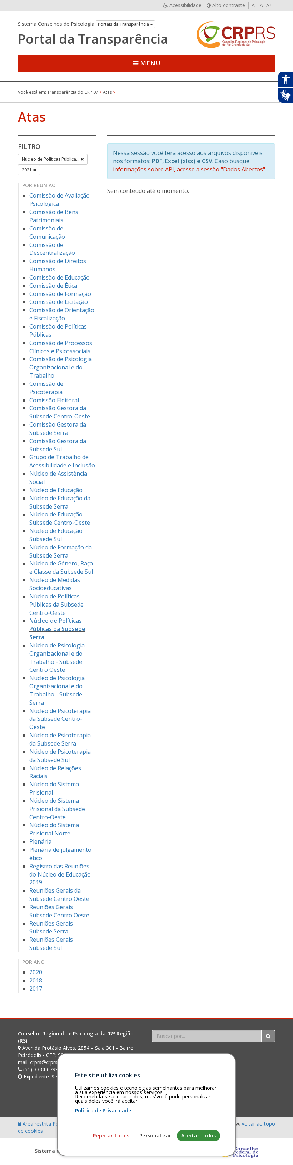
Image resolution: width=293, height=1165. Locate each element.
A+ (269, 5)
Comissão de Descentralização (52, 249)
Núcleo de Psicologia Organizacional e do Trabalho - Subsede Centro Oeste (57, 657)
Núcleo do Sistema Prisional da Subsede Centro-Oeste (57, 809)
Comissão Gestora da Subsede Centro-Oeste (59, 412)
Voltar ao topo (258, 1123)
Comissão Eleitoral (54, 400)
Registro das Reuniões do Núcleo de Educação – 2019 (62, 874)
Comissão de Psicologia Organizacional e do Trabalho (60, 367)
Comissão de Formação (60, 294)
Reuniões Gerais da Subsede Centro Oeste (59, 895)
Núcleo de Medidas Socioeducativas (54, 584)
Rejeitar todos (111, 1135)
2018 (35, 980)
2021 (27, 170)
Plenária (40, 841)
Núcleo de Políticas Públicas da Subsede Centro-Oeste (56, 604)
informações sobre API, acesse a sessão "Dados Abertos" (189, 169)
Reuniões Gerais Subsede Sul (51, 944)
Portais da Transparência (124, 24)
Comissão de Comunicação (47, 232)
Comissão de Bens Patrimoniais (53, 216)
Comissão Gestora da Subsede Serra (57, 429)
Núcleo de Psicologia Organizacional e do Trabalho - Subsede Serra (57, 690)
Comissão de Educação (59, 277)
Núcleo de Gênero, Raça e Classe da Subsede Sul (61, 567)
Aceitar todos (198, 1135)
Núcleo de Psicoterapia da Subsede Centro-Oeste (60, 719)
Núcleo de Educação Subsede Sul (56, 535)
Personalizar (155, 1135)
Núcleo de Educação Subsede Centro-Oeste (59, 518)
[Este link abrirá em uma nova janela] (238, 1150)
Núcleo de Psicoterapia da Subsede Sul (60, 756)
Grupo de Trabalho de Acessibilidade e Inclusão (62, 461)
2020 (35, 972)
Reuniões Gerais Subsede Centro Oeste (59, 911)
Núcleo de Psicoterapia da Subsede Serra (60, 739)
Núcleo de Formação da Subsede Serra (60, 551)
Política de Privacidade (103, 1110)
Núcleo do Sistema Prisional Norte (54, 829)
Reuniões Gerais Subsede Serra (51, 927)
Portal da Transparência (93, 39)
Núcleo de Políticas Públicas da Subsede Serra (57, 629)
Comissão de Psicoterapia (46, 388)
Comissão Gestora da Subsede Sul (57, 445)
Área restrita (37, 1123)
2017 (35, 988)
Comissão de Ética (53, 286)
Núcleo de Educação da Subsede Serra (59, 502)
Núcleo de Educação (56, 490)
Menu (149, 63)
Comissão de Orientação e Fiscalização (61, 314)
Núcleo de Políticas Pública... (51, 159)
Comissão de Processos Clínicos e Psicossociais (60, 347)
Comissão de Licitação (58, 302)
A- (254, 5)
